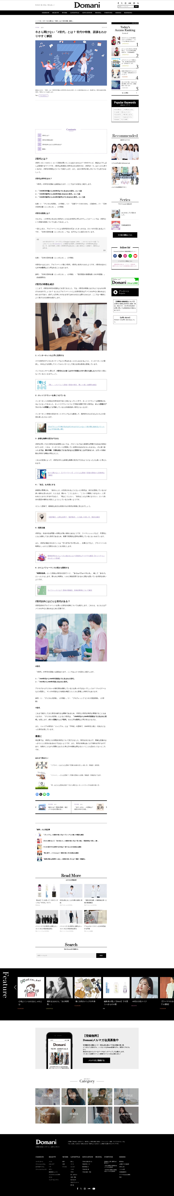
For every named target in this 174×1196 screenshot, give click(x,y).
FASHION (45, 13)
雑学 (44, 21)
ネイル (50, 1177)
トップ (37, 21)
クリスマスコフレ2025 (54, 1174)
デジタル (64, 1166)
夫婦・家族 (73, 1177)
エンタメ (73, 1166)
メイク (50, 1161)
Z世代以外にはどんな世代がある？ (52, 144)
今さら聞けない (44, 95)
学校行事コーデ (86, 1164)
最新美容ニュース (53, 1172)
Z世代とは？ (45, 135)
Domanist (117, 119)
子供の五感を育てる (87, 1161)
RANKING (128, 13)
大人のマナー (118, 117)
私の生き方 (73, 1179)
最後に (44, 149)
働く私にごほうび (128, 114)
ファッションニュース (41, 1169)
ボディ (50, 1169)
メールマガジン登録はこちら (125, 261)
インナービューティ (54, 1179)
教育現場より (85, 1166)
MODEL (98, 13)
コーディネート (39, 1161)
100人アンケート (75, 1182)
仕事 (63, 1164)
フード (72, 1164)
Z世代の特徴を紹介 (47, 140)
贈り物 (72, 1185)
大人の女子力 (118, 114)
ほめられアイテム (128, 117)
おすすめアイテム (40, 1166)
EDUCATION (87, 13)
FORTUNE (108, 13)
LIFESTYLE (74, 13)
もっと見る (125, 93)
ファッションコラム (40, 1164)
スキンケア (51, 1164)
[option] (31, 993)
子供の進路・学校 (86, 1172)
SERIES (118, 13)
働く (41, 21)
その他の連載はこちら (125, 235)
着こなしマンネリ (126, 112)
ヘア (50, 1166)
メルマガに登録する (96, 1060)
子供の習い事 (85, 1169)
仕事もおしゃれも (129, 109)
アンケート (124, 291)
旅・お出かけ (74, 1174)
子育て (72, 1172)
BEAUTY (55, 13)
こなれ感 (117, 112)
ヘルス (72, 1169)
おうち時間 (124, 119)
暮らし (72, 1161)
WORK (64, 13)
